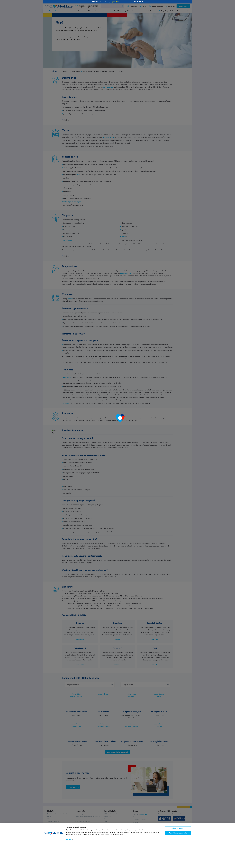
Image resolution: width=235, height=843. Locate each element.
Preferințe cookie (176, 828)
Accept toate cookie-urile (178, 833)
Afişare (68, 839)
